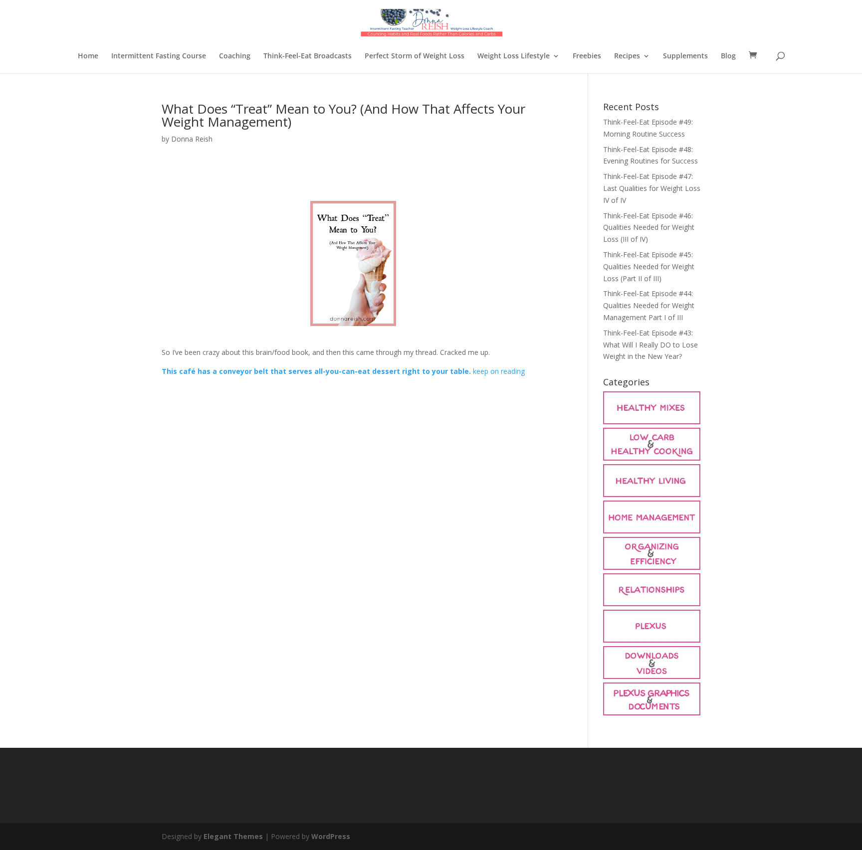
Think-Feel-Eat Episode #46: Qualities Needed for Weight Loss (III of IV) (648, 227)
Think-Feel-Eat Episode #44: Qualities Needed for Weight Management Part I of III (648, 305)
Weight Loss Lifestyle (513, 56)
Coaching (234, 56)
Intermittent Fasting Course (158, 56)
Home (88, 56)
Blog (728, 56)
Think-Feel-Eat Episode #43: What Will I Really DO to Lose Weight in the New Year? (650, 344)
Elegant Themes (233, 836)
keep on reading (499, 371)
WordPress (330, 836)
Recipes (627, 56)
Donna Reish (192, 139)
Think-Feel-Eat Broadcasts (307, 56)
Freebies (587, 56)
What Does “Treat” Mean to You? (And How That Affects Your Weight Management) (343, 115)
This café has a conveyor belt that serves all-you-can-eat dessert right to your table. (316, 371)
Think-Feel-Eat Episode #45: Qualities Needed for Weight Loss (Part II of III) (648, 266)
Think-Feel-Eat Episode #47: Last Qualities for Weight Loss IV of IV (651, 188)
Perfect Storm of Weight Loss (414, 56)
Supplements (685, 56)
